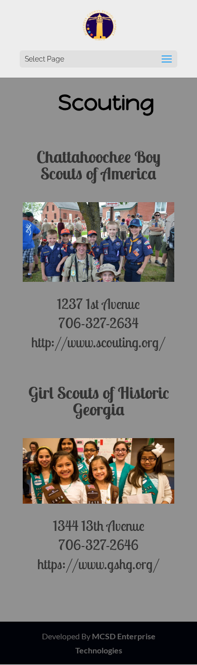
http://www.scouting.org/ (98, 342)
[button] (167, 59)
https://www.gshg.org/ (98, 564)
